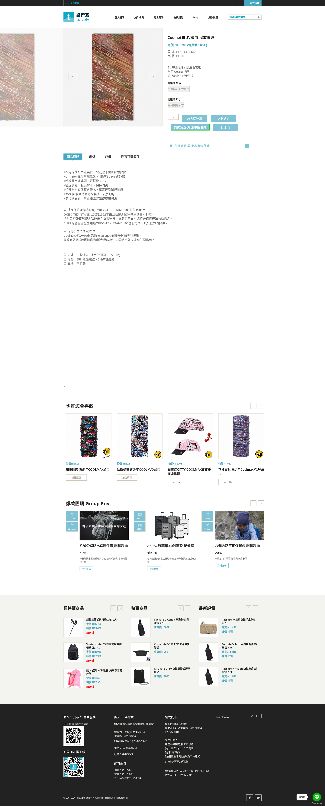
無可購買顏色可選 (178, 89)
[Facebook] (249, 797)
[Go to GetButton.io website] (316, 803)
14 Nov (140, 529)
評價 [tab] (108, 157)
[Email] (258, 797)
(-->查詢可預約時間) (176, 761)
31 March (72, 529)
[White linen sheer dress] (89, 436)
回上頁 (225, 127)
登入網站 (119, 17)
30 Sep (207, 529)
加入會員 (139, 17)
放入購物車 (194, 119)
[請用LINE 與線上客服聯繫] (86, 736)
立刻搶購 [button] (86, 568)
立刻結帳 (223, 119)
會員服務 (178, 17)
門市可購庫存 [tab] (130, 157)
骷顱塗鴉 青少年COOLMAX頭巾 (138, 469)
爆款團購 (213, 17)
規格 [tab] (92, 157)
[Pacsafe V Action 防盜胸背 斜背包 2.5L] (140, 627)
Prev (72, 77)
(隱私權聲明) (122, 798)
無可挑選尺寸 (176, 105)
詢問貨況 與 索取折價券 (190, 127)
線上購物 (159, 17)
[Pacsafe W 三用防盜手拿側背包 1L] (208, 627)
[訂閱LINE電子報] (86, 767)
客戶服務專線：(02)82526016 (130, 741)
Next (153, 77)
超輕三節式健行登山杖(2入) (101, 619)
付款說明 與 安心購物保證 (192, 146)
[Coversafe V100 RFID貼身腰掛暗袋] (140, 652)
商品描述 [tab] (73, 157)
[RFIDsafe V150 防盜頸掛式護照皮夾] (140, 676)
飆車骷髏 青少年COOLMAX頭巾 (88, 469)
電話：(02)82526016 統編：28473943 (125, 751)
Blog (195, 17)
